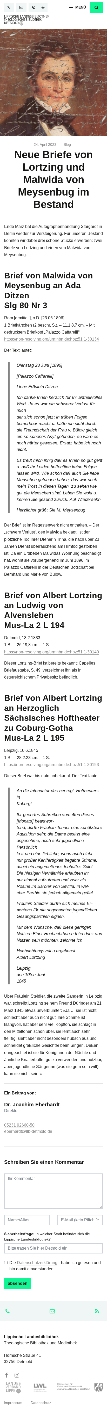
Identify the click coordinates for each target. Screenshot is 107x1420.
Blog (67, 145)
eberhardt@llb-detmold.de (28, 1131)
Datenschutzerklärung (37, 1262)
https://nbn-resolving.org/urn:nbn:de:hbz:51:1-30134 (51, 339)
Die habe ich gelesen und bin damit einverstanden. (55, 1265)
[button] (96, 7)
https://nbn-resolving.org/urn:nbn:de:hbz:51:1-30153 (51, 764)
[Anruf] (9, 7)
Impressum (13, 1403)
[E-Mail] (21, 7)
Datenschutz (41, 1403)
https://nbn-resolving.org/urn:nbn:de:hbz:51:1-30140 (51, 652)
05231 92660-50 (19, 1125)
